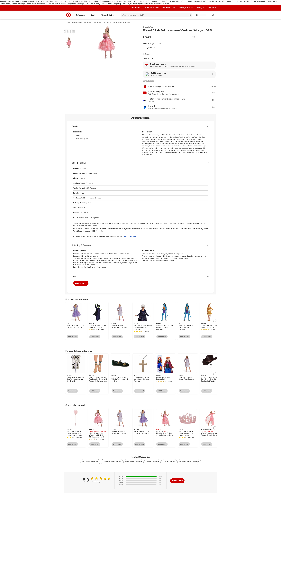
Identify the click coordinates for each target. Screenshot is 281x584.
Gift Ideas (271, 1)
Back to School (21, 1)
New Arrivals (49, 4)
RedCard (146, 4)
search (190, 15)
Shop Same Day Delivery (127, 4)
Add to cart (148, 59)
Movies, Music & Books (246, 1)
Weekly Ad (98, 4)
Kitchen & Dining (83, 1)
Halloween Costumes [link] (152, 462)
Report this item (148, 81)
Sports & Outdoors (159, 1)
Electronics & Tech (219, 1)
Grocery (110, 1)
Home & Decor (71, 1)
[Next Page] (213, 47)
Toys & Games (206, 1)
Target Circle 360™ (168, 8)
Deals (34, 4)
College (30, 1)
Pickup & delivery (108, 15)
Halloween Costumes (101, 23)
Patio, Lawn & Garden (98, 1)
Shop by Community (13, 4)
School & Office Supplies (191, 1)
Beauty (137, 1)
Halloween (37, 1)
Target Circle (155, 4)
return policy (152, 260)
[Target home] (68, 15)
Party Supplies (261, 1)
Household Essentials (122, 1)
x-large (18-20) (149, 47)
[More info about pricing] (193, 37)
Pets (167, 1)
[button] (149, 33)
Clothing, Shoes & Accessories (54, 1)
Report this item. (130, 236)
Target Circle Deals (86, 4)
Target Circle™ (136, 8)
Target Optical (26, 4)
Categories (80, 15)
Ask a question (81, 283)
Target (67, 23)
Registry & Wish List (186, 8)
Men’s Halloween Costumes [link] (133, 462)
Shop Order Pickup (110, 4)
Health (172, 1)
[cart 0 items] (212, 15)
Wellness (178, 1)
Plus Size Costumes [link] (169, 462)
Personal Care (146, 1)
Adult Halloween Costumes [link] (90, 462)
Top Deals (75, 4)
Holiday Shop (77, 23)
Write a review (177, 481)
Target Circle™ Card (152, 8)
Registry (140, 4)
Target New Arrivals (7, 1)
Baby (133, 1)
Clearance (40, 4)
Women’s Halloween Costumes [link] (112, 462)
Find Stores (164, 4)
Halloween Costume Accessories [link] (189, 462)
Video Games (232, 1)
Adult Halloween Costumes (121, 23)
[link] (149, 33)
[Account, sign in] (202, 15)
